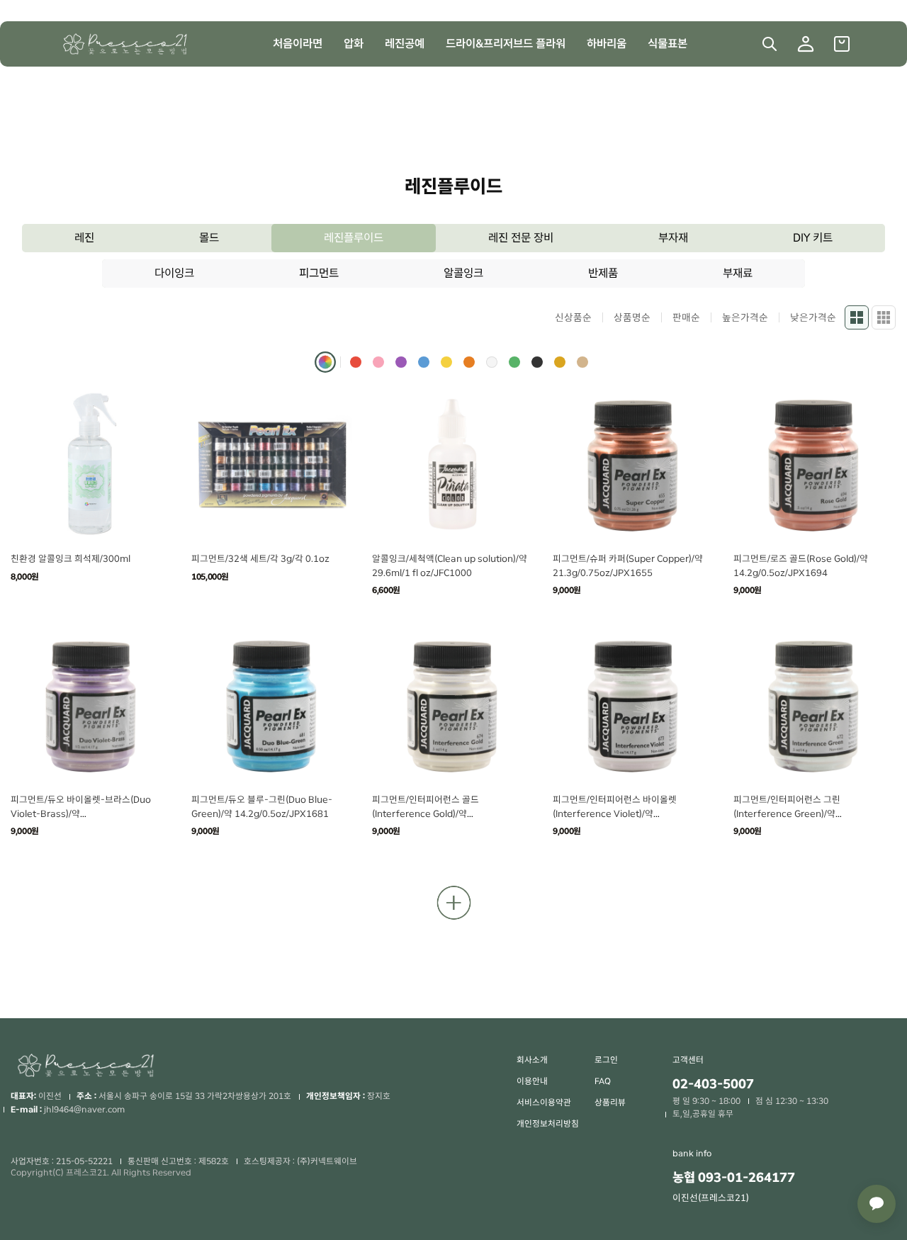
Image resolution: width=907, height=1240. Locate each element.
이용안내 (532, 1081)
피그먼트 (319, 273)
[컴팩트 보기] (884, 317)
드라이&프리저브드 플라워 (505, 43)
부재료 (738, 273)
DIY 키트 (813, 237)
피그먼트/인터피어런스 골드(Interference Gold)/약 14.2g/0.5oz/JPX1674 (425, 813)
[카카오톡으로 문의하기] (876, 1204)
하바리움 (606, 43)
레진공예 (404, 43)
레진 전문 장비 (520, 237)
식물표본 (667, 43)
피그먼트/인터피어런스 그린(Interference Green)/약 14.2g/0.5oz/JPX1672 (786, 813)
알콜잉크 (463, 273)
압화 (354, 43)
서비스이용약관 (544, 1102)
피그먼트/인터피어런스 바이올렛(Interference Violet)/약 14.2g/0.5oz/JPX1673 (615, 813)
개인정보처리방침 (548, 1123)
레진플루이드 (353, 237)
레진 (84, 237)
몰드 (209, 237)
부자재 (673, 237)
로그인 (606, 1060)
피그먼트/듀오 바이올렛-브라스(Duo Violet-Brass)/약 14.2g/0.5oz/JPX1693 (81, 813)
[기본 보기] (857, 317)
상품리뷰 (610, 1102)
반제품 (603, 273)
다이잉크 (174, 273)
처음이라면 (297, 43)
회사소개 (532, 1060)
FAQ (603, 1081)
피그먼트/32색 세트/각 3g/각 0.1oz (260, 559)
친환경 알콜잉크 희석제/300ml (70, 559)
